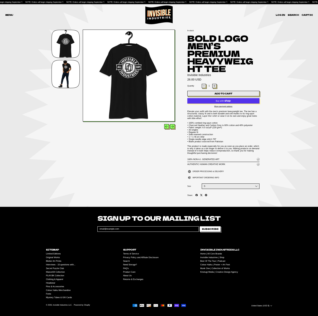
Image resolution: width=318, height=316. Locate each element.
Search (126, 261)
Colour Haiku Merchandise (58, 290)
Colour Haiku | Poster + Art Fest (215, 264)
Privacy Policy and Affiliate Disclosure (141, 257)
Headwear (50, 283)
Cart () (307, 15)
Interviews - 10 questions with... (61, 264)
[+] (214, 86)
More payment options (223, 106)
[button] (293, 15)
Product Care (129, 272)
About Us (127, 275)
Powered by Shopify (82, 305)
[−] (204, 86)
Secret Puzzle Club (55, 268)
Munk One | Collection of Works (215, 268)
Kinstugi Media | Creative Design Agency (219, 272)
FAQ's (126, 268)
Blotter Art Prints (53, 261)
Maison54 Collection (55, 272)
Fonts (48, 294)
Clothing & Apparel (54, 279)
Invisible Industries (199, 75)
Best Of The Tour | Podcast (212, 261)
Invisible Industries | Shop (212, 257)
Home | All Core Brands (211, 254)
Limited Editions (53, 254)
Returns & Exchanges (133, 279)
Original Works (53, 257)
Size (189, 186)
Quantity (190, 86)
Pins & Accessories (55, 286)
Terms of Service (131, 254)
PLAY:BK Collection (55, 275)
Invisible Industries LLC (62, 305)
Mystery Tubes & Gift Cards (59, 297)
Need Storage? (130, 264)
